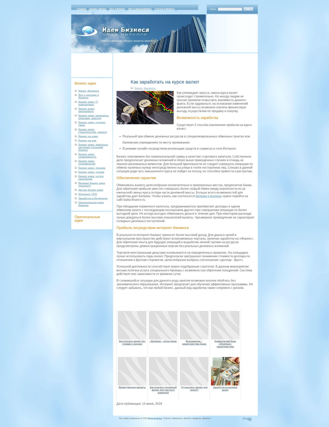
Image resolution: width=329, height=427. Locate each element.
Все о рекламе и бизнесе (88, 96)
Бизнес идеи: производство (86, 162)
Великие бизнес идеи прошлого (91, 184)
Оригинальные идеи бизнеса (91, 204)
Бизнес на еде (87, 140)
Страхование (84, 14)
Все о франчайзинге (140, 9)
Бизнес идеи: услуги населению (91, 177)
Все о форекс (117, 9)
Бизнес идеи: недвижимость (87, 155)
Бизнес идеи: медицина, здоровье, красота (93, 117)
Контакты (247, 418)
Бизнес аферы (97, 9)
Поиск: (213, 9)
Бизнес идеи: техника (91, 167)
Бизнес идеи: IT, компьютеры (88, 103)
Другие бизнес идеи (90, 189)
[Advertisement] (227, 32)
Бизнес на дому (88, 136)
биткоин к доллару (208, 196)
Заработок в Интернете (93, 198)
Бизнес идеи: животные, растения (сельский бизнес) (93, 147)
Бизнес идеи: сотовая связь (91, 124)
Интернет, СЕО (87, 194)
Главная (81, 9)
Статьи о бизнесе (165, 9)
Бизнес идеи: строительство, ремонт (92, 131)
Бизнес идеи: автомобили (86, 110)
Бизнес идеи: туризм (91, 172)
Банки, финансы (88, 90)
